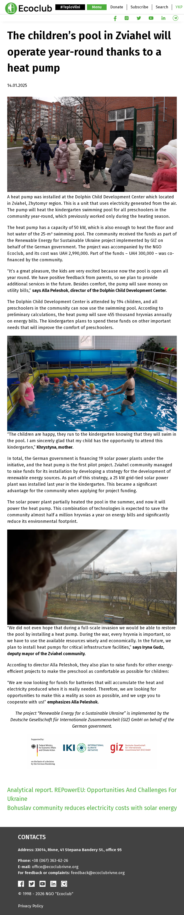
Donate (116, 7)
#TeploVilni (70, 7)
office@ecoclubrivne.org (55, 866)
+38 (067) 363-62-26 (50, 860)
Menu (97, 7)
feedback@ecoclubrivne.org (98, 872)
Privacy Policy (30, 906)
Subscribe (139, 7)
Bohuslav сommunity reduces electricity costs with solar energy (92, 808)
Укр (179, 7)
